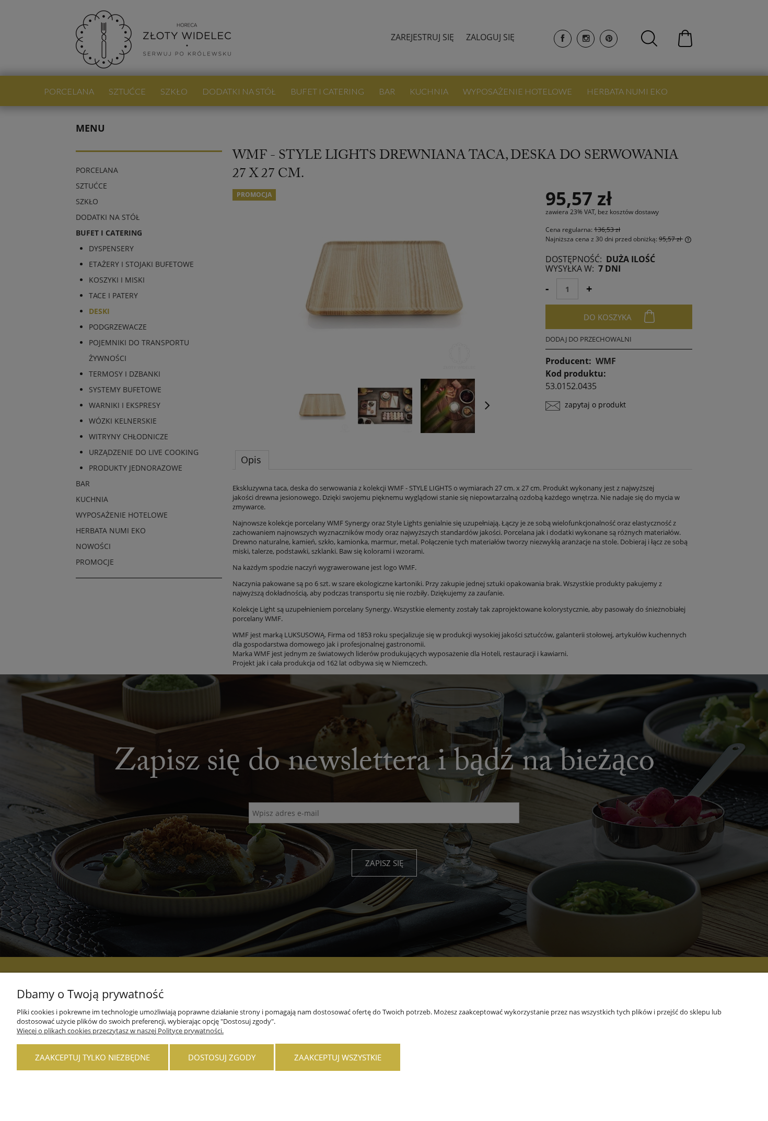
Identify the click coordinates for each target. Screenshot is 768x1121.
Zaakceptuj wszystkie (337, 1057)
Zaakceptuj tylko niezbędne (92, 1057)
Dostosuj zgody (221, 1057)
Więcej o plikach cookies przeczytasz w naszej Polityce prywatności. (120, 1030)
